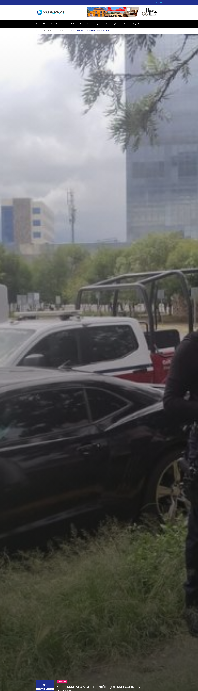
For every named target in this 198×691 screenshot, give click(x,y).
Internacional (85, 24)
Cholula (54, 24)
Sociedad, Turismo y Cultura (118, 24)
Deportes (137, 24)
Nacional (64, 24)
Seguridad (99, 24)
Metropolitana (42, 24)
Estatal (74, 24)
